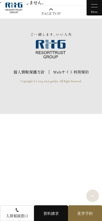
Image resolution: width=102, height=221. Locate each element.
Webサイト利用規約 (71, 72)
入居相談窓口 (17, 215)
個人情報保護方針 (29, 72)
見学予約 (85, 213)
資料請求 (51, 213)
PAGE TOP (51, 13)
